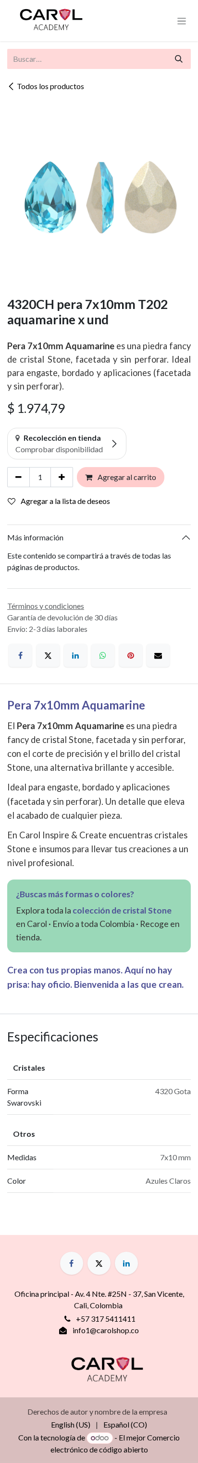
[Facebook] (20, 655)
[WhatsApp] (102, 655)
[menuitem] (70, 1424)
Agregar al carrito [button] (126, 476)
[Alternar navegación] (182, 20)
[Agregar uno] (61, 477)
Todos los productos (50, 86)
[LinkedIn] (75, 655)
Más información (35, 537)
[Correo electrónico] (158, 655)
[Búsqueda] (179, 59)
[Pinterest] (130, 655)
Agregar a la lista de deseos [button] (64, 500)
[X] (48, 655)
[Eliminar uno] (18, 477)
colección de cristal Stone (122, 910)
